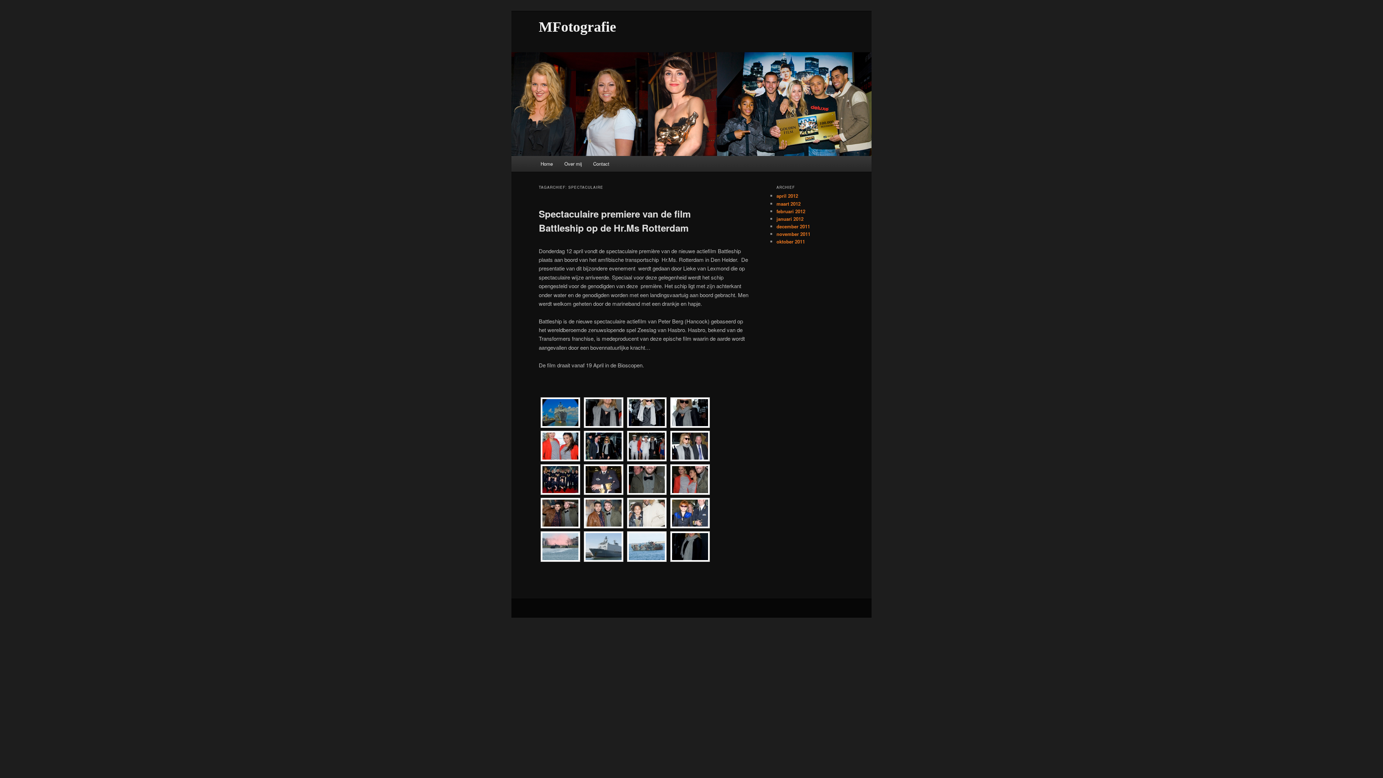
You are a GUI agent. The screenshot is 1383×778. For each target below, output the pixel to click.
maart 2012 (788, 203)
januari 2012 (790, 218)
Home (547, 163)
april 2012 (787, 195)
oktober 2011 (790, 241)
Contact (601, 163)
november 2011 (793, 234)
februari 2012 (790, 211)
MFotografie (577, 27)
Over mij (573, 163)
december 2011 (793, 226)
